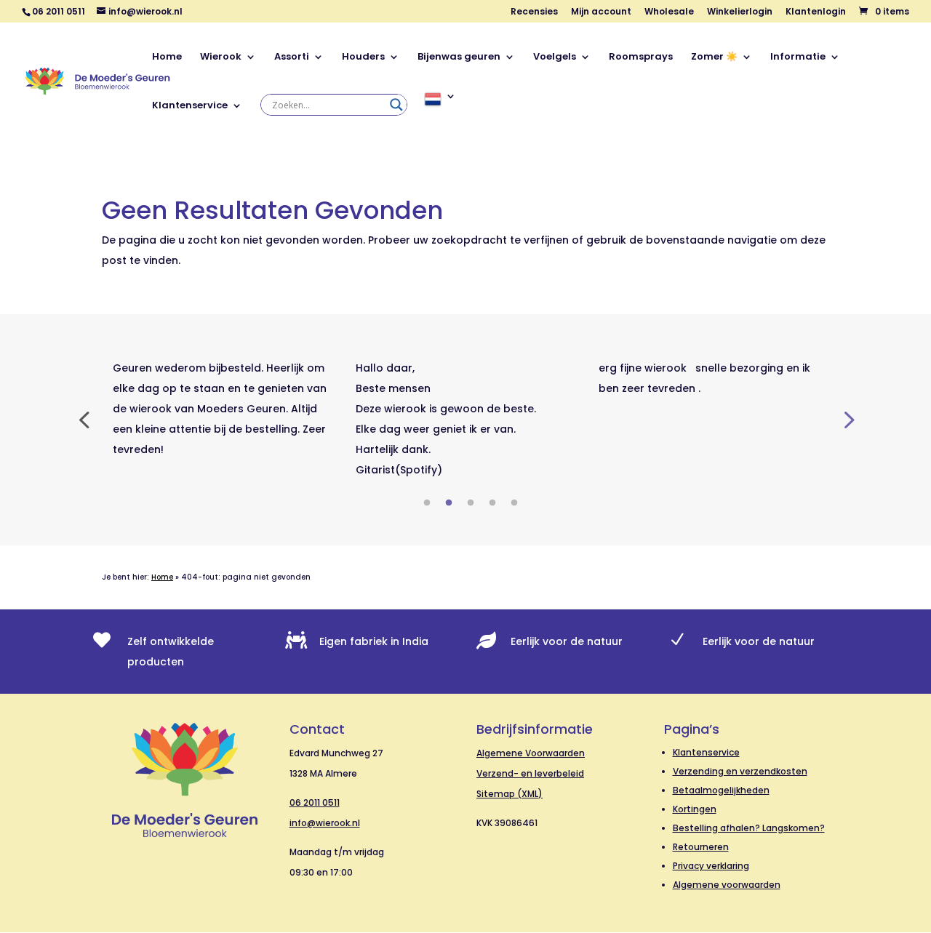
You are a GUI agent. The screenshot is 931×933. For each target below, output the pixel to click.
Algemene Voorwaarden (530, 753)
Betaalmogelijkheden (721, 790)
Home (167, 57)
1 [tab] (427, 503)
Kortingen (694, 809)
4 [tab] (492, 503)
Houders (363, 57)
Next (847, 419)
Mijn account (601, 12)
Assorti (291, 57)
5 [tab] (514, 503)
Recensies (534, 12)
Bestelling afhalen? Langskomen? (749, 828)
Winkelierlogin (739, 12)
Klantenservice (190, 106)
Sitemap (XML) (509, 794)
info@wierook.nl (324, 823)
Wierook (220, 57)
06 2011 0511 (314, 802)
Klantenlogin (816, 12)
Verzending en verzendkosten (740, 771)
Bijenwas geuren (458, 57)
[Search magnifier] (396, 105)
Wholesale (669, 12)
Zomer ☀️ (714, 57)
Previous (83, 419)
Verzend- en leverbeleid (530, 773)
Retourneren (701, 847)
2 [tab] (448, 503)
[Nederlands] (440, 115)
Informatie (798, 57)
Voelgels (554, 57)
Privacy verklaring (711, 866)
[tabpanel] (223, 409)
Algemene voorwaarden (726, 884)
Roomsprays (641, 57)
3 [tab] (470, 503)
